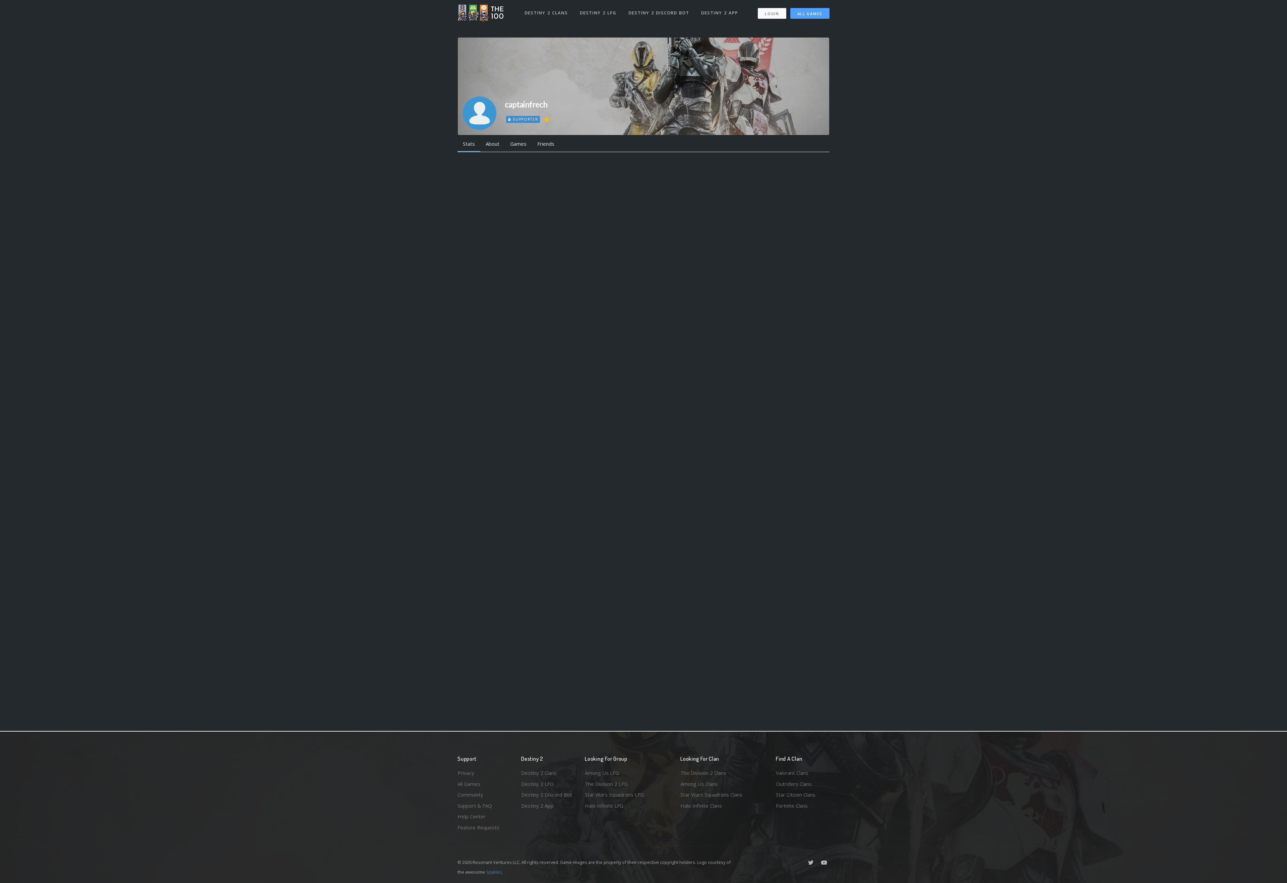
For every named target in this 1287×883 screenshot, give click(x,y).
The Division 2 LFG (606, 783)
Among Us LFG (602, 772)
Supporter (524, 119)
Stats (469, 143)
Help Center (471, 816)
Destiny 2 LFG (598, 13)
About (492, 143)
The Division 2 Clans (703, 772)
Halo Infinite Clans (701, 805)
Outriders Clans (794, 783)
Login (772, 13)
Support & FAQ (474, 805)
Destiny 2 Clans (546, 13)
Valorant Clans (792, 772)
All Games (809, 13)
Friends (545, 143)
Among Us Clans (699, 783)
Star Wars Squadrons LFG (614, 794)
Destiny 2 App (719, 13)
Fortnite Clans (792, 805)
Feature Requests (478, 827)
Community (470, 794)
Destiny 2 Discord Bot (658, 13)
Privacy (465, 772)
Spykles (494, 872)
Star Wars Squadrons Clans (711, 794)
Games (518, 143)
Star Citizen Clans (795, 794)
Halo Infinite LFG (604, 805)
